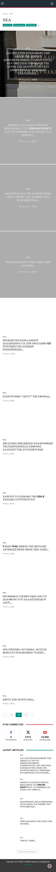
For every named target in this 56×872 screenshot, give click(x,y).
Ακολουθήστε (28, 731)
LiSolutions (28, 864)
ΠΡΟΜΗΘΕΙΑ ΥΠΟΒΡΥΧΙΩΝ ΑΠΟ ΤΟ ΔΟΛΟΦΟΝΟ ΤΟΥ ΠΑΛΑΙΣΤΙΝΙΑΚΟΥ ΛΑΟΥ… (25, 599)
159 (11, 715)
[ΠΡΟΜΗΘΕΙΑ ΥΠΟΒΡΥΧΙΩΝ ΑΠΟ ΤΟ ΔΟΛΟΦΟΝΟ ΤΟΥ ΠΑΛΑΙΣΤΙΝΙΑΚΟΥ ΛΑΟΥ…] (28, 574)
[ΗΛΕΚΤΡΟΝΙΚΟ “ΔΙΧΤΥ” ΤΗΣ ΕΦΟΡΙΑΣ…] (28, 374)
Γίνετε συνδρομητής (45, 732)
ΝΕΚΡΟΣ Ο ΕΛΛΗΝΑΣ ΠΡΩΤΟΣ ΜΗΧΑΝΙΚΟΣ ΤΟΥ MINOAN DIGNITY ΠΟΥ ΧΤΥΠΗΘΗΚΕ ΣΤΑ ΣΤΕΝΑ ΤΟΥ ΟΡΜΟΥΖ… (35, 786)
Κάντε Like (11, 731)
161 (25, 715)
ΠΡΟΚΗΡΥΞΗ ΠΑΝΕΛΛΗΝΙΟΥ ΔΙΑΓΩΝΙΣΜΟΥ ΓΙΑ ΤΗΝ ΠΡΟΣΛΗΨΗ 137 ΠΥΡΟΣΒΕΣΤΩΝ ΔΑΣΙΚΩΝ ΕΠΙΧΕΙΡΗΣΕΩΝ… (27, 345)
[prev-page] (5, 715)
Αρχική (5, 14)
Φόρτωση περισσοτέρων (27, 851)
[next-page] (32, 715)
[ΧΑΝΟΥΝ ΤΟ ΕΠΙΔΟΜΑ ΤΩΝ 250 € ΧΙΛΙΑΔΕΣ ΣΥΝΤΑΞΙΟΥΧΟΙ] (28, 474)
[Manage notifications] (49, 866)
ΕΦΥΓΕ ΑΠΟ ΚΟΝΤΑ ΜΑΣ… (19, 699)
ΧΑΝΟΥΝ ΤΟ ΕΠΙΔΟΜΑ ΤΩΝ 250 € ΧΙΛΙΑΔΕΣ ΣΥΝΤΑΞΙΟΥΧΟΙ (24, 498)
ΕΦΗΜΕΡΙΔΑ (31, 25)
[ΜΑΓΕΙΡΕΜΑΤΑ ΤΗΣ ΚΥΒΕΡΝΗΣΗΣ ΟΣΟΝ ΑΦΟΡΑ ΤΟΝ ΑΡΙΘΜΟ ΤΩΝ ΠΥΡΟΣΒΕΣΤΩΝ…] (28, 197)
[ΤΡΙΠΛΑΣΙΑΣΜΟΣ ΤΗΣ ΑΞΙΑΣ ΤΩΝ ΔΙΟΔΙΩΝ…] (28, 264)
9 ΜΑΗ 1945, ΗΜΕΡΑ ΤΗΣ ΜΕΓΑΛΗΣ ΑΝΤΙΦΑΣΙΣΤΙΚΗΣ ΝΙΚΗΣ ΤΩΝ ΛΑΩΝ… (26, 548)
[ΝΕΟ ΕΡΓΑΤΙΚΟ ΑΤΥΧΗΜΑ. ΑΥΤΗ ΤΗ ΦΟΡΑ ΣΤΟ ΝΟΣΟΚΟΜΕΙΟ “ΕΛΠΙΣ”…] (28, 627)
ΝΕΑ (28, 48)
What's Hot (7, 25)
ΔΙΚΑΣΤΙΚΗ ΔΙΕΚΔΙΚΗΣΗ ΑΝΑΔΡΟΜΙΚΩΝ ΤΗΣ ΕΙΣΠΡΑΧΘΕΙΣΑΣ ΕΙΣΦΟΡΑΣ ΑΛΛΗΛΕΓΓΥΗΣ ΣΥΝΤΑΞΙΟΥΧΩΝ (28, 446)
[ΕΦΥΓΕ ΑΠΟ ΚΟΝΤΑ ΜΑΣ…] (28, 677)
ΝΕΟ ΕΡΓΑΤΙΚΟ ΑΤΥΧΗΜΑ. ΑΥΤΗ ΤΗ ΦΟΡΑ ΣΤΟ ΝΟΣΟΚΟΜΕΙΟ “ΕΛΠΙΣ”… (25, 651)
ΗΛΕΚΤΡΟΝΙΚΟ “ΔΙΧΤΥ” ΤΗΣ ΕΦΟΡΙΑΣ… (27, 396)
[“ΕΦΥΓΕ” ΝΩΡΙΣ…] (10, 839)
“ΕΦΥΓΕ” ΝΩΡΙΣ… (28, 840)
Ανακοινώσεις (19, 25)
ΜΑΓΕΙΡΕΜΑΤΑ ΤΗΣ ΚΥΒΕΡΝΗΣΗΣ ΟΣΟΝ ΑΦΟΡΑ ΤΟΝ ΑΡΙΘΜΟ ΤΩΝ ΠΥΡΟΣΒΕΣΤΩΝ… (36, 804)
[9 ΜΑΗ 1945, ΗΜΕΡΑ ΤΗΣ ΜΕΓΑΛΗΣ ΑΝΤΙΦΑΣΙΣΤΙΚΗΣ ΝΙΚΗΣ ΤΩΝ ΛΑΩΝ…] (28, 524)
